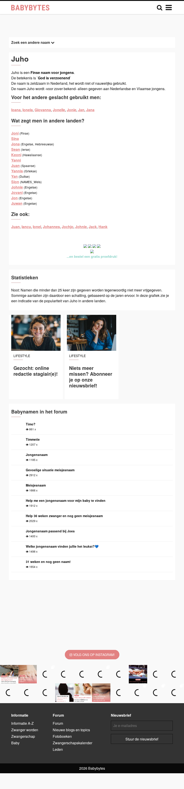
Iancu (26, 226)
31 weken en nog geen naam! (48, 561)
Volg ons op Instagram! (93, 654)
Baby (15, 742)
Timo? (30, 424)
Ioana (16, 109)
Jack (93, 226)
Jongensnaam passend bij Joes (50, 531)
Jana (90, 109)
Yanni (16, 160)
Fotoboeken (62, 736)
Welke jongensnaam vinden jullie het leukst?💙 (62, 546)
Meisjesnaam (36, 485)
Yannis (17, 170)
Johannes (51, 226)
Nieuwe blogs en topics (71, 729)
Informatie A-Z (22, 723)
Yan (14, 176)
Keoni (16, 154)
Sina (15, 138)
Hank (103, 226)
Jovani (17, 192)
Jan (81, 109)
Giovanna (43, 109)
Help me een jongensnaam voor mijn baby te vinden (65, 500)
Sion (15, 181)
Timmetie (33, 439)
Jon (14, 197)
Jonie (71, 109)
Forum (58, 723)
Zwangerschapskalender (72, 742)
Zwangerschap (23, 736)
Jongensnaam (37, 454)
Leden (58, 749)
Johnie (17, 187)
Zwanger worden (24, 729)
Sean (15, 149)
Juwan (16, 203)
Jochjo (67, 226)
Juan (15, 165)
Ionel (37, 226)
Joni (15, 133)
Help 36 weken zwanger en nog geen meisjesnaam (64, 515)
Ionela (27, 109)
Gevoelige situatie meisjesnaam (50, 470)
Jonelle (59, 109)
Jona (15, 144)
